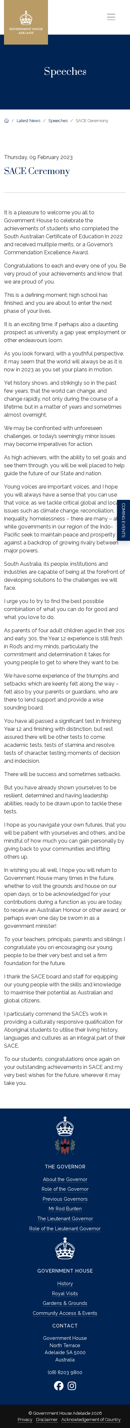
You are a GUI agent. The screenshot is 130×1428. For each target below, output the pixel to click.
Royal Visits (65, 1293)
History (65, 1283)
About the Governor (65, 1179)
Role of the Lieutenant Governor (65, 1228)
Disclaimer (47, 1419)
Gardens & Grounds (65, 1303)
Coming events (123, 520)
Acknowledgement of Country (91, 1419)
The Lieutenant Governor (65, 1218)
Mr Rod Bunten (65, 1208)
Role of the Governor (65, 1189)
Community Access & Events (65, 1313)
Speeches (58, 120)
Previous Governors (65, 1199)
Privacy (25, 1419)
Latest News (28, 120)
